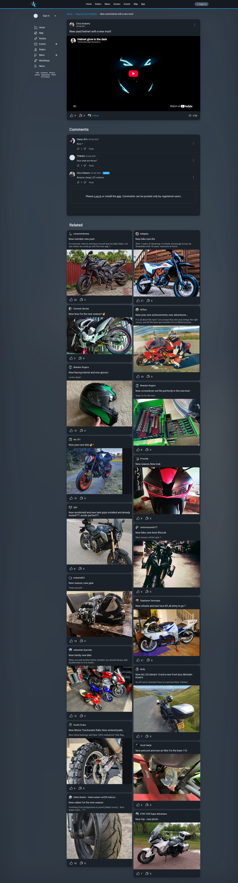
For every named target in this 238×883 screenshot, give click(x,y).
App (143, 4)
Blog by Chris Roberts (86, 14)
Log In (97, 196)
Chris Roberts (83, 173)
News (42, 66)
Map (136, 4)
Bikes (107, 4)
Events (127, 4)
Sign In (203, 4)
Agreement (45, 75)
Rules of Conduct (48, 76)
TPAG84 (81, 156)
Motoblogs (44, 60)
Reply (91, 149)
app (119, 196)
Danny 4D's (82, 139)
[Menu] (195, 25)
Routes (116, 4)
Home (89, 4)
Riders (98, 4)
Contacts (44, 73)
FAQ (37, 73)
